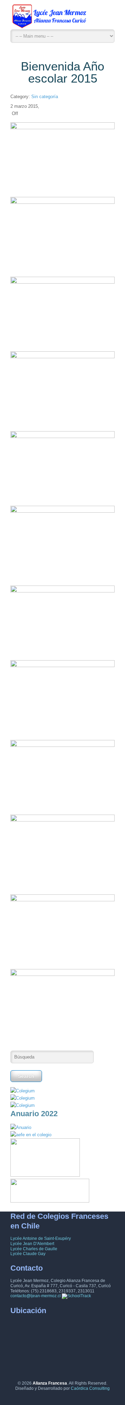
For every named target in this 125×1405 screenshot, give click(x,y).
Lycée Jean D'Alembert (32, 1243)
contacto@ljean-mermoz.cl (35, 1295)
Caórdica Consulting (90, 1388)
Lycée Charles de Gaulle (33, 1248)
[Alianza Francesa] (50, 18)
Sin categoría (44, 96)
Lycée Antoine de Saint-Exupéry (40, 1238)
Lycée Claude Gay (27, 1253)
